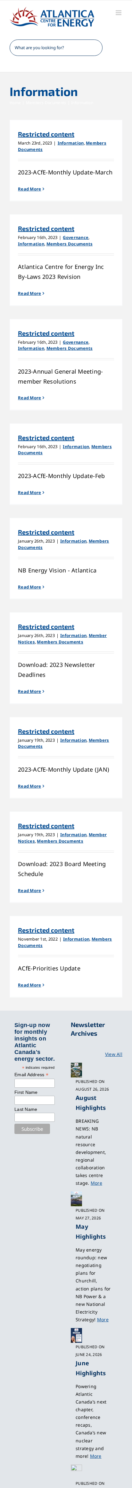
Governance (75, 237)
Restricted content (46, 134)
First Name (26, 1092)
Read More (29, 189)
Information (71, 143)
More (96, 1183)
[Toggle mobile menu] (119, 12)
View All (113, 1054)
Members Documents (69, 244)
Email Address (31, 1075)
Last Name (25, 1109)
